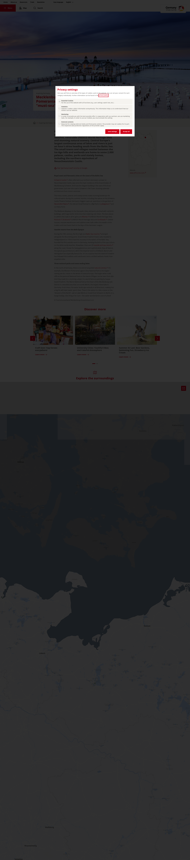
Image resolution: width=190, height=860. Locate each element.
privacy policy (103, 95)
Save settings (112, 131)
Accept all (126, 131)
